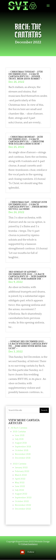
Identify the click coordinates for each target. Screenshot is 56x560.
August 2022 (21, 494)
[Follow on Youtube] (22, 552)
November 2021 (23, 454)
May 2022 (19, 482)
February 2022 (22, 471)
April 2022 (20, 479)
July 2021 (19, 439)
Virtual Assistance (29, 544)
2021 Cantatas (19, 431)
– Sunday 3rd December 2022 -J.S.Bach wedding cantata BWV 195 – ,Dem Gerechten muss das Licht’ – (27, 345)
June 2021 (19, 435)
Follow (31, 552)
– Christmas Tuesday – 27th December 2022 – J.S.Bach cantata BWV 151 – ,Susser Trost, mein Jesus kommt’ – (25, 75)
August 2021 (21, 443)
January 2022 (21, 467)
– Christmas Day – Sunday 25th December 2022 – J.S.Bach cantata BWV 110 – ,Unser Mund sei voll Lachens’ (28, 205)
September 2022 (23, 497)
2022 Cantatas (19, 464)
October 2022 (22, 501)
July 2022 (19, 490)
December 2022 (23, 509)
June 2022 (20, 486)
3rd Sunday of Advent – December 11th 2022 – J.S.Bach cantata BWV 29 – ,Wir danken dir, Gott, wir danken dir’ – (27, 275)
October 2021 (21, 450)
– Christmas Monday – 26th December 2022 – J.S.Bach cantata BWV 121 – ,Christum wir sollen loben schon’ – (26, 140)
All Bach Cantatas (19, 428)
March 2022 (21, 475)
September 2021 (23, 446)
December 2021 (22, 458)
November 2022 (23, 505)
